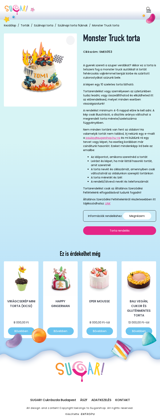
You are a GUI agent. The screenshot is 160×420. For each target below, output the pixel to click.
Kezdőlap (10, 25)
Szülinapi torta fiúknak (73, 25)
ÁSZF (83, 400)
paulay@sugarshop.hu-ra (103, 138)
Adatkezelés (101, 400)
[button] (70, 40)
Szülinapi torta (43, 25)
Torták (25, 25)
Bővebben (21, 331)
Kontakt (122, 400)
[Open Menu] (148, 11)
